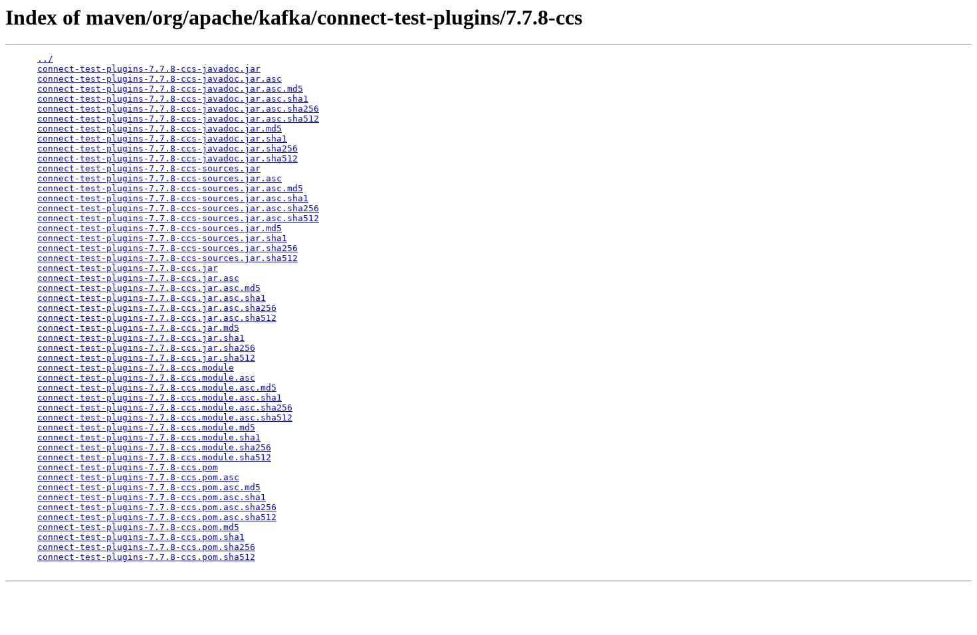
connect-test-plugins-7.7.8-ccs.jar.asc (138, 278)
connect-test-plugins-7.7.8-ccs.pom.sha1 (141, 537)
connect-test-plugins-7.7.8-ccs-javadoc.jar (149, 69)
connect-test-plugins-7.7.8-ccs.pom (127, 467)
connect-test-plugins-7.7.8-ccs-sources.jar (149, 168)
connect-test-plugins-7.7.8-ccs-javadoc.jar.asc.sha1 (172, 99)
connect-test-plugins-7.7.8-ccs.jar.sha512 (146, 358)
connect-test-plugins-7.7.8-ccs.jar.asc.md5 (149, 288)
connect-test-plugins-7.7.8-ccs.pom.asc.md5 (149, 487)
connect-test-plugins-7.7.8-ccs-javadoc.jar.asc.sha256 (178, 109)
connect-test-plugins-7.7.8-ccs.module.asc (146, 378)
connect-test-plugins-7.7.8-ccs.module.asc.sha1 (159, 398)
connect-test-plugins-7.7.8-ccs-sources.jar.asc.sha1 (172, 198)
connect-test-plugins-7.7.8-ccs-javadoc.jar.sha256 (167, 148)
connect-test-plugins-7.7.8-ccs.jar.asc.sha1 (151, 298)
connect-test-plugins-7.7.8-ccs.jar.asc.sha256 (156, 308)
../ (45, 59)
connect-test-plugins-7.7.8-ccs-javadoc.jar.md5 (159, 129)
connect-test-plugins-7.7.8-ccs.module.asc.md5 (156, 388)
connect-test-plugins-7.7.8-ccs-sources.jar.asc (159, 178)
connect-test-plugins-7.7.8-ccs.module (135, 368)
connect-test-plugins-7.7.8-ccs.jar (127, 268)
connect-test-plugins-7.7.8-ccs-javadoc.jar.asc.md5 (170, 89)
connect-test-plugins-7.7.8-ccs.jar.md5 (138, 328)
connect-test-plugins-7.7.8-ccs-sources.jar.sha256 (167, 248)
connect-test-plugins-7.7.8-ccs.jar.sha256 (146, 348)
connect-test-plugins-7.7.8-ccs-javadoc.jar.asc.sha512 (178, 119)
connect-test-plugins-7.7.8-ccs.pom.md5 (138, 527)
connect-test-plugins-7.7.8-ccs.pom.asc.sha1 (151, 497)
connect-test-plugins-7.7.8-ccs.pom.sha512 (146, 557)
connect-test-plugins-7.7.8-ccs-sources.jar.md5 (159, 228)
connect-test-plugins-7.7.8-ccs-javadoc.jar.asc (159, 79)
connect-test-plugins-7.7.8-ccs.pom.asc (138, 477)
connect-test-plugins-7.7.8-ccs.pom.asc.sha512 (156, 517)
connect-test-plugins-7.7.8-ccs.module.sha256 (154, 447)
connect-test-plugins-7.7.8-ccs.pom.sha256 (146, 547)
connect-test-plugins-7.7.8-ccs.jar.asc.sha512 (156, 318)
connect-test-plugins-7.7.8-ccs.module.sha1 (149, 437)
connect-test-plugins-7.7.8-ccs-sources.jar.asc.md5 (170, 188)
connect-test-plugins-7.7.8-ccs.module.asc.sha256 (164, 407)
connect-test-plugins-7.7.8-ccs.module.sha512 (154, 457)
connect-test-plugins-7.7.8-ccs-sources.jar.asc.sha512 (178, 218)
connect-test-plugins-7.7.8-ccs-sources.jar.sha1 (162, 238)
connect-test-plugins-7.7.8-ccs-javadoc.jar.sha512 (167, 158)
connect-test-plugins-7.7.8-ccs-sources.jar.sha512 (167, 258)
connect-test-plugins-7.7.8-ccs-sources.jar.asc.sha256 (178, 208)
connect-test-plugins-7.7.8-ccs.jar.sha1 (141, 338)
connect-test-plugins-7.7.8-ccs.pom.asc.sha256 (156, 507)
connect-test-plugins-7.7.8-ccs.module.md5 (146, 427)
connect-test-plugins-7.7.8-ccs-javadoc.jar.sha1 (162, 138)
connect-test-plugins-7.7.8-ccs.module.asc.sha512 (164, 417)
